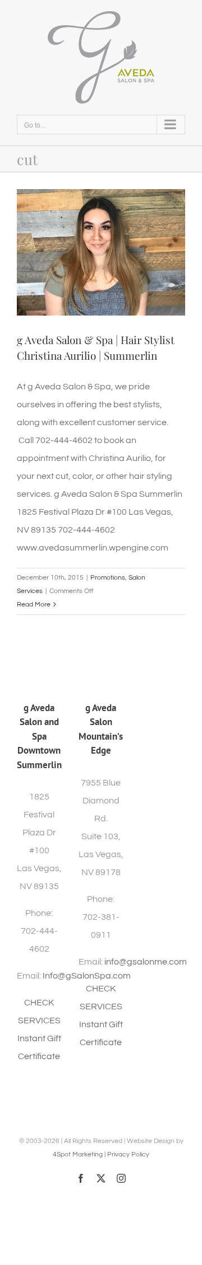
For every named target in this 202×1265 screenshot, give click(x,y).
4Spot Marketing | (80, 1154)
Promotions (107, 577)
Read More (33, 604)
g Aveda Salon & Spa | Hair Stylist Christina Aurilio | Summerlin (96, 347)
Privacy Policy (128, 1154)
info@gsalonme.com (145, 961)
